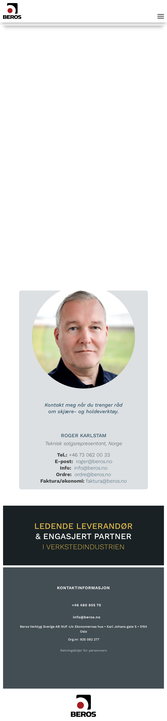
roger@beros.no (94, 461)
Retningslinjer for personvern (83, 650)
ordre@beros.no (93, 474)
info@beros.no (90, 468)
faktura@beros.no (106, 481)
